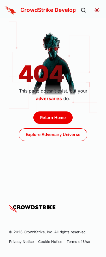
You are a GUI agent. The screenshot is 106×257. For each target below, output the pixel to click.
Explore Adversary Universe (53, 134)
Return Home (53, 117)
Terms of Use (78, 242)
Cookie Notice (50, 242)
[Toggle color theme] (96, 10)
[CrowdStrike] (32, 209)
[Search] (83, 10)
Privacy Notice (21, 242)
